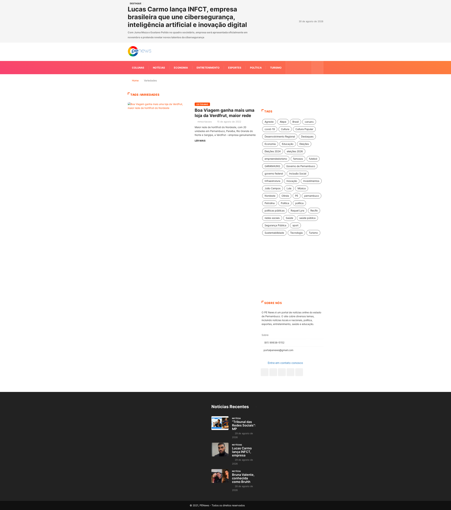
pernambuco (311, 195)
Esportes (234, 67)
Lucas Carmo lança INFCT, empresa (242, 451)
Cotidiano (202, 104)
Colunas (138, 67)
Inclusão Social (297, 173)
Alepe (283, 121)
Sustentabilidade (274, 232)
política (299, 203)
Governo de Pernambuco (300, 166)
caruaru (309, 121)
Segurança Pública (275, 225)
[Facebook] (264, 372)
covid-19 (270, 129)
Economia (181, 67)
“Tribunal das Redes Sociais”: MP (243, 425)
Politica (285, 203)
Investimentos (311, 180)
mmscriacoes (204, 121)
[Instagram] (290, 372)
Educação (287, 143)
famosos (298, 158)
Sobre (265, 334)
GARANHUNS (272, 166)
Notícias (159, 67)
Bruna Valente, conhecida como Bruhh (243, 478)
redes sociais (272, 217)
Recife (314, 210)
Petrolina (270, 203)
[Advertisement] (292, 272)
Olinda (285, 195)
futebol (313, 158)
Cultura (285, 129)
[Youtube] (299, 372)
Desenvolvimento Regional (280, 136)
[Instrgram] (302, 67)
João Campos (272, 188)
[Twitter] (296, 67)
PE (296, 195)
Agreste (269, 121)
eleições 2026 (295, 151)
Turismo (276, 67)
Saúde (289, 217)
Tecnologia (296, 232)
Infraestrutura (272, 180)
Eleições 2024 (273, 151)
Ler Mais (200, 140)
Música (302, 188)
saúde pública (307, 217)
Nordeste (270, 195)
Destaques (307, 136)
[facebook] (291, 67)
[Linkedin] (307, 67)
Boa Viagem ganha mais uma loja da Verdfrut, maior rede (224, 113)
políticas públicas (275, 210)
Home (135, 80)
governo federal (274, 173)
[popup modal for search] (317, 67)
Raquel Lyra (297, 210)
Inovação (291, 180)
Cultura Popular (304, 129)
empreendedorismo (276, 158)
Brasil (295, 121)
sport (295, 225)
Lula (289, 188)
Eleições (304, 143)
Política (256, 67)
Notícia (236, 418)
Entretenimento (208, 67)
